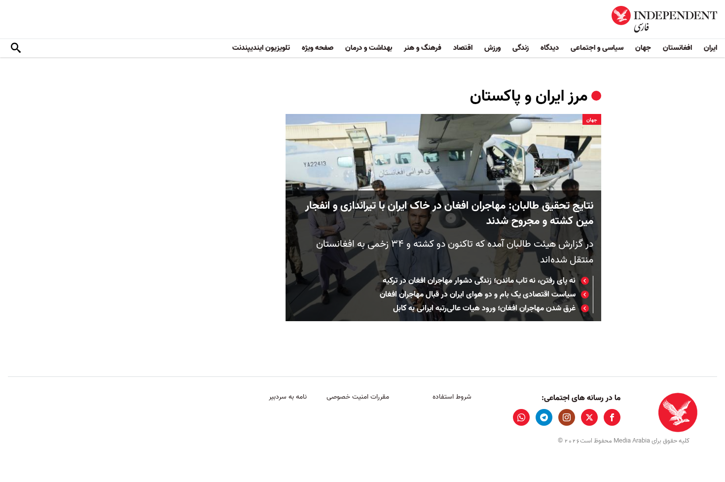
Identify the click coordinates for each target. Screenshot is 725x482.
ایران (710, 48)
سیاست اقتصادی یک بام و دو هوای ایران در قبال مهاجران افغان (478, 294)
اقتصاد (462, 48)
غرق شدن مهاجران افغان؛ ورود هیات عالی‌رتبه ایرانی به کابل (484, 308)
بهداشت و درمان (368, 48)
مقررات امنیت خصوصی (357, 397)
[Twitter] (589, 417)
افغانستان (677, 48)
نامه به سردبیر (288, 397)
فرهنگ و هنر (422, 48)
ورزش (492, 48)
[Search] (16, 48)
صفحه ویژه (317, 48)
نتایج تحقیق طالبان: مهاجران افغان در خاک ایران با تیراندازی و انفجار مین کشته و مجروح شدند (449, 213)
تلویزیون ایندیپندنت (261, 48)
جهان (643, 48)
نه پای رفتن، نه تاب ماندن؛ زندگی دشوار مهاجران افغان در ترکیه (479, 281)
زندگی (520, 48)
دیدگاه (550, 48)
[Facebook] (612, 417)
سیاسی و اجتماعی (597, 48)
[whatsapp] (521, 417)
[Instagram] (566, 417)
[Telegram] (544, 417)
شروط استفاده (452, 397)
